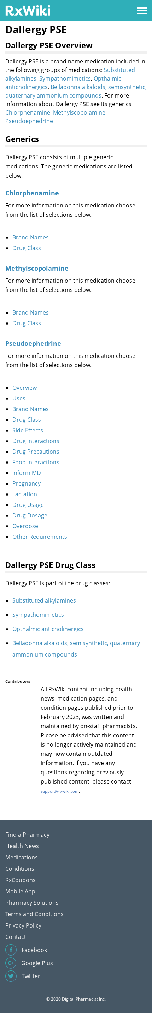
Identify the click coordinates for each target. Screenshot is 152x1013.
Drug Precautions (35, 451)
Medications (21, 857)
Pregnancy (26, 483)
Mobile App (20, 891)
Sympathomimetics (65, 78)
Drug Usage (28, 505)
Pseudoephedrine (29, 121)
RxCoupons (20, 880)
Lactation (24, 494)
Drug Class (26, 248)
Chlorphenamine (27, 112)
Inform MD (26, 473)
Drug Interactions (35, 441)
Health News (22, 846)
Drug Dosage (29, 515)
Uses (18, 398)
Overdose (25, 526)
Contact (15, 937)
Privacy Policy (23, 925)
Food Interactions (35, 462)
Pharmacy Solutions (32, 903)
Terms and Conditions (34, 914)
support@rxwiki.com (59, 791)
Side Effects (27, 430)
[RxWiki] (27, 10)
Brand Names (30, 237)
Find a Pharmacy (27, 834)
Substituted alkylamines (44, 600)
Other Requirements (39, 537)
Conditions (19, 869)
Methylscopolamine (79, 112)
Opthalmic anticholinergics (48, 629)
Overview (24, 388)
